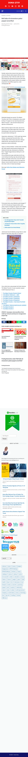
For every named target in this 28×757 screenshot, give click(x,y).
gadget (14, 579)
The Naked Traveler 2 (8, 307)
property (13, 587)
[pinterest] (13, 322)
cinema (10, 574)
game (19, 579)
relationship (19, 587)
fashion (4, 579)
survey (17, 592)
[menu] (3, 11)
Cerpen (19, 571)
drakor (11, 576)
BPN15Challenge (13, 568)
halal (23, 579)
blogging (19, 566)
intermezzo (17, 582)
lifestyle (4, 584)
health (3, 582)
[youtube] (12, 6)
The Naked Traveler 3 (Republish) (11, 298)
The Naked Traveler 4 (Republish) (11, 300)
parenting (20, 584)
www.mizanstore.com (19, 87)
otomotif (14, 584)
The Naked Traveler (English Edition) (12, 293)
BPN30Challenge (6, 571)
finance (9, 579)
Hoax (8, 582)
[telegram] (22, 6)
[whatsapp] (19, 322)
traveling (13, 595)
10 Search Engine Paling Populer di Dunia (13, 479)
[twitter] (9, 6)
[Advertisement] (14, 42)
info (12, 582)
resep (3, 590)
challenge (4, 574)
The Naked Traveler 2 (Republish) (11, 296)
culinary (15, 574)
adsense (4, 566)
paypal (3, 587)
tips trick (7, 595)
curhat (20, 574)
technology (22, 592)
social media (11, 592)
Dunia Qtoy (14, 3)
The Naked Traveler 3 (8, 308)
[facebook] (6, 6)
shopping (4, 592)
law (22, 582)
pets (8, 587)
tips (3, 595)
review (8, 590)
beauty (14, 566)
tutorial (18, 595)
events (22, 576)
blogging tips (5, 568)
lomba (9, 584)
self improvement (20, 590)
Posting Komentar (6, 25)
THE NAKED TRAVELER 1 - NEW (11, 295)
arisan (9, 566)
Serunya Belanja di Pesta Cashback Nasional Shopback (20, 338)
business (14, 571)
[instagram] (16, 6)
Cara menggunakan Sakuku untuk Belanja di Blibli (7, 352)
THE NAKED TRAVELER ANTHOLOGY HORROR (14, 305)
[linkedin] (19, 6)
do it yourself (5, 576)
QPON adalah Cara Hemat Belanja (12, 227)
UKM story (4, 598)
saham (13, 590)
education (17, 576)
